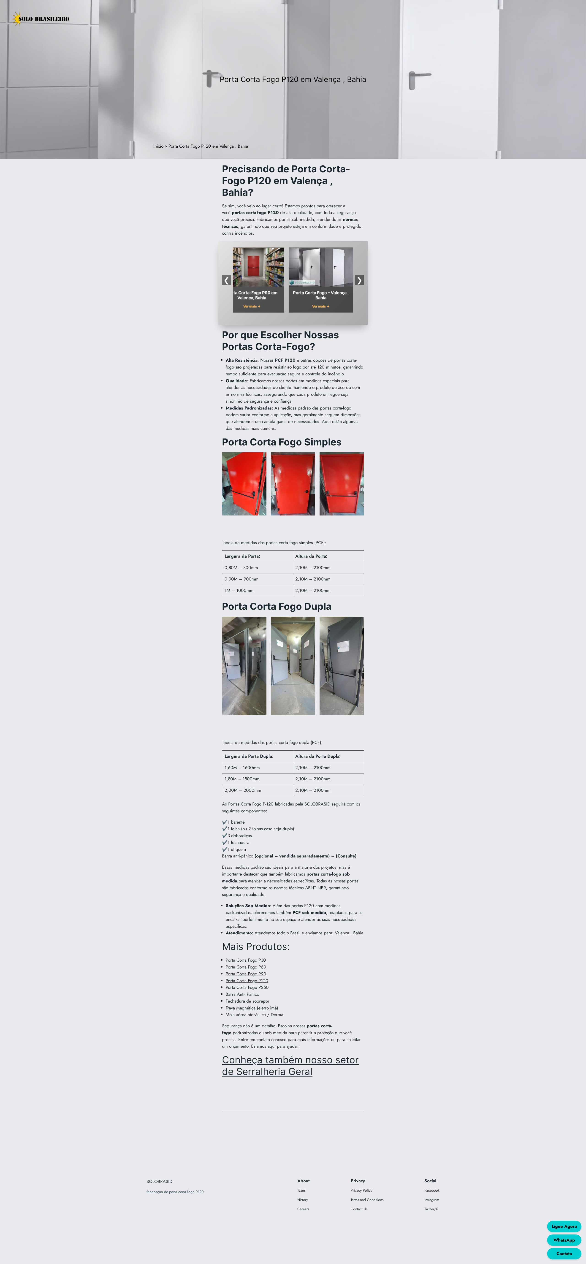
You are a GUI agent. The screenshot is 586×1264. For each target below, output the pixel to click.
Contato (564, 1253)
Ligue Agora (564, 1226)
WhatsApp (564, 1240)
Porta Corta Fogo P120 (247, 980)
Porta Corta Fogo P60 (246, 967)
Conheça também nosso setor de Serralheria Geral (290, 1065)
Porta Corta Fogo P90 (246, 974)
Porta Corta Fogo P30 (246, 960)
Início (158, 146)
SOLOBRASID (317, 804)
